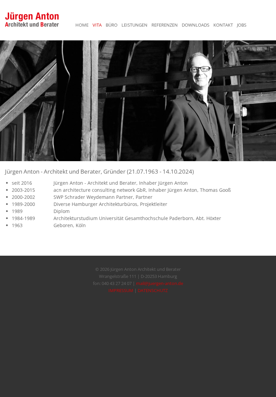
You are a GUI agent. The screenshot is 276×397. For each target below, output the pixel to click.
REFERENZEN (164, 25)
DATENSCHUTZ (153, 290)
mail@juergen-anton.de (159, 283)
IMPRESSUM (120, 290)
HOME (82, 25)
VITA (97, 25)
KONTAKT (223, 25)
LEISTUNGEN (134, 25)
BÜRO (111, 25)
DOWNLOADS (195, 25)
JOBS (241, 25)
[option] (138, 100)
